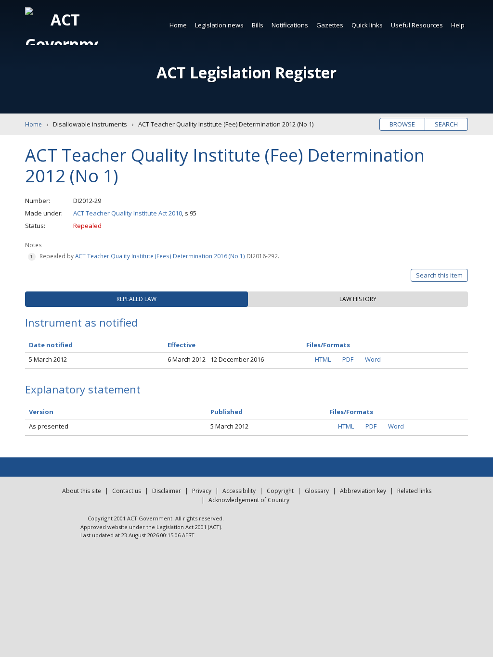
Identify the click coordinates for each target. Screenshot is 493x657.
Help (458, 25)
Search (446, 124)
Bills (257, 25)
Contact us (126, 491)
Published (226, 411)
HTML (323, 359)
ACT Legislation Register (246, 72)
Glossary (317, 491)
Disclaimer (166, 491)
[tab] (136, 299)
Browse (402, 124)
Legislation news (219, 25)
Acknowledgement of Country (248, 500)
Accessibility (239, 491)
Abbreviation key (363, 491)
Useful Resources (417, 25)
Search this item (439, 275)
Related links (414, 491)
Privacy (201, 491)
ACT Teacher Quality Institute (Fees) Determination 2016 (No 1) (160, 256)
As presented (48, 426)
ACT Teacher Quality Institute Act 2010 (127, 213)
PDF (347, 359)
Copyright (280, 491)
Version (41, 411)
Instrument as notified (81, 322)
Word (373, 359)
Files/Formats (351, 411)
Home (178, 25)
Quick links (367, 25)
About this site (81, 491)
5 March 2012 (48, 359)
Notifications (290, 25)
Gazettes (329, 25)
